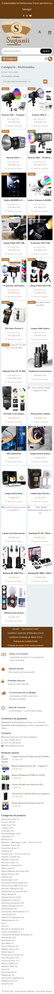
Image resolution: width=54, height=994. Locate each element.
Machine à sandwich (10, 865)
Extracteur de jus (9, 848)
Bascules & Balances (10, 888)
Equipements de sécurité (12, 891)
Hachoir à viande (8, 857)
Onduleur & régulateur (11, 917)
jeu (2, 923)
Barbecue (5, 839)
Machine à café (8, 860)
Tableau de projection (10, 906)
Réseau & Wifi (7, 963)
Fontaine (5, 851)
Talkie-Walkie (7, 894)
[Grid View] (45, 82)
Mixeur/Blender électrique (13, 871)
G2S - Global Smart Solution (21, 991)
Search (46, 51)
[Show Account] (39, 32)
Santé (4, 969)
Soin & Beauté (7, 972)
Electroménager (8, 834)
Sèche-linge (6, 952)
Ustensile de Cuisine (10, 955)
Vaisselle (5, 984)
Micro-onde (6, 868)
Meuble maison (8, 949)
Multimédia (6, 940)
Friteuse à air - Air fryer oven (14, 854)
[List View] (50, 82)
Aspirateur (6, 836)
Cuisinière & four (8, 845)
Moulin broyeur (8, 874)
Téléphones (6, 975)
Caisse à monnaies (9, 932)
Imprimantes (7, 914)
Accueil (4, 72)
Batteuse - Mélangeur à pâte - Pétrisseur (19, 842)
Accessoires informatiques (13, 911)
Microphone (6, 937)
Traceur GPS (6, 822)
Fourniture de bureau (10, 903)
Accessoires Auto (9, 819)
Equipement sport (9, 900)
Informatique (7, 909)
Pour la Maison (8, 946)
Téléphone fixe (7, 981)
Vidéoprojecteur (8, 920)
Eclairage (5, 831)
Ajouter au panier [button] (15, 126)
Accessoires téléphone (11, 978)
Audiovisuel (6, 825)
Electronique (6, 880)
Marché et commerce (10, 929)
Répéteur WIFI (7, 966)
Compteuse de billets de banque (15, 935)
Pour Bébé (5, 943)
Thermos (5, 877)
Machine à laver (8, 862)
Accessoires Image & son (12, 885)
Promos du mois (8, 961)
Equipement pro (8, 897)
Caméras (5, 828)
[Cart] (49, 32)
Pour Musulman (8, 958)
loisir (3, 926)
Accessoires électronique (12, 883)
